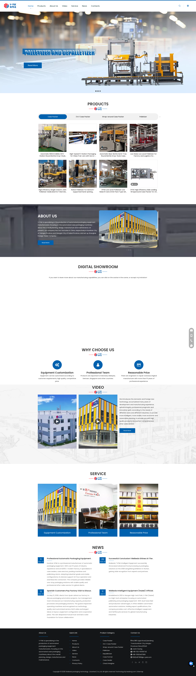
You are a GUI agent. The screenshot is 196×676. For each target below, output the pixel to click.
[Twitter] (139, 662)
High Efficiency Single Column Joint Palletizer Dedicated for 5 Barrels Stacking (52, 191)
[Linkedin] (136, 662)
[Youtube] (142, 662)
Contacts (95, 6)
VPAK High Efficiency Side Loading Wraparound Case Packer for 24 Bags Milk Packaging (143, 191)
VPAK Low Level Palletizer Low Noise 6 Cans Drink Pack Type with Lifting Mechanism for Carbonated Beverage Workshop (113, 191)
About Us (54, 6)
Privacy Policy (77, 663)
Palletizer (143, 117)
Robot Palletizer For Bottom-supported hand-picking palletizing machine (82, 191)
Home (30, 6)
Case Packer (53, 117)
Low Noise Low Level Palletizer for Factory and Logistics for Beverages (143, 155)
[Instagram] (146, 662)
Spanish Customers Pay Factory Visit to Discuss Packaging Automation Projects (85, 590)
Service (74, 6)
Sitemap (140, 672)
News (84, 6)
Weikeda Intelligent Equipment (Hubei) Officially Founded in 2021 (139, 590)
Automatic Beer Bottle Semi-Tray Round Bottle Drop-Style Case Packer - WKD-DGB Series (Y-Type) (113, 155)
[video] (113, 138)
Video (64, 6)
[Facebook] (132, 662)
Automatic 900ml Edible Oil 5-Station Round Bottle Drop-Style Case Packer (52, 155)
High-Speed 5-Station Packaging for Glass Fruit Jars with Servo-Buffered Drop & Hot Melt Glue (83, 155)
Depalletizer (107, 654)
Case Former (108, 657)
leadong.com (131, 672)
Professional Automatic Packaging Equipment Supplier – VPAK (76, 558)
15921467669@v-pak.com (141, 657)
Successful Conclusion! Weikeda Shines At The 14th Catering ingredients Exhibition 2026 (150, 558)
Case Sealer (107, 660)
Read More (118, 50)
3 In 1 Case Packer (83, 117)
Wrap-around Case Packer (113, 117)
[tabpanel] (53, 116)
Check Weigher (108, 663)
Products (41, 6)
